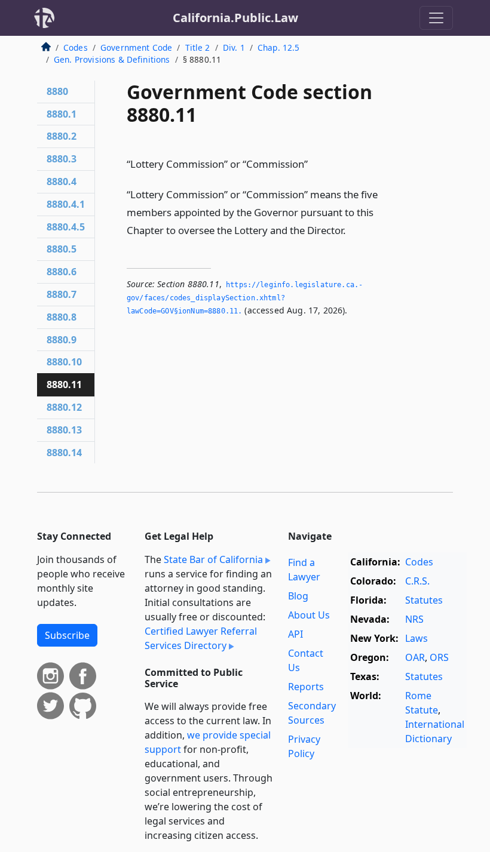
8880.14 (64, 452)
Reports (306, 686)
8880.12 (64, 407)
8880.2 (61, 136)
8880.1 (61, 114)
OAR (415, 657)
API (295, 634)
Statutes (424, 600)
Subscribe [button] (67, 635)
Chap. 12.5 (279, 47)
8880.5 (61, 249)
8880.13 (64, 429)
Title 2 (197, 47)
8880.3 (61, 158)
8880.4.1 (66, 204)
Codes (75, 47)
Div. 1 (234, 47)
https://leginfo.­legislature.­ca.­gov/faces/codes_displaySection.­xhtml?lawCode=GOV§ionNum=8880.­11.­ (245, 298)
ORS (439, 657)
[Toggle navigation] (436, 18)
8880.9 (61, 339)
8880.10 (64, 361)
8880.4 (61, 181)
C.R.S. (417, 581)
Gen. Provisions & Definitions (112, 59)
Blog (298, 595)
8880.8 (61, 317)
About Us (309, 615)
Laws (416, 638)
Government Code (136, 47)
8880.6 (61, 271)
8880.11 (64, 384)
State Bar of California (213, 559)
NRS (414, 619)
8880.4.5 (66, 226)
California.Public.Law (235, 18)
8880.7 (61, 294)
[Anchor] (314, 163)
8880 (57, 91)
